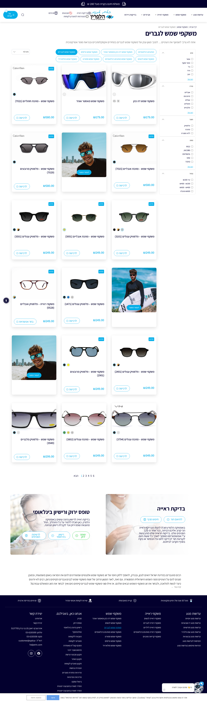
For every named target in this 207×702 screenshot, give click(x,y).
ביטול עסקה (77, 681)
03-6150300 (31, 632)
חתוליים (187, 104)
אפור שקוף (186, 63)
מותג (191, 140)
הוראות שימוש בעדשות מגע (189, 645)
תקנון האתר (77, 659)
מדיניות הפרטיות (74, 677)
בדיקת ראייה (82, 13)
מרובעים (187, 96)
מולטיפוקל (77, 632)
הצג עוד (190, 79)
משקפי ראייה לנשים (152, 618)
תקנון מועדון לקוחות (73, 663)
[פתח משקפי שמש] (174, 14)
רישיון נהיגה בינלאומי (73, 627)
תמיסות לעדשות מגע (192, 641)
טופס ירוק (77, 622)
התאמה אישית (36, 697)
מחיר (191, 173)
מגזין (79, 618)
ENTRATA (186, 154)
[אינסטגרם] (31, 653)
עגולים (187, 100)
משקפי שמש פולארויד (67, 59)
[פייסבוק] (38, 653)
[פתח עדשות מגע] (192, 14)
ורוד (188, 70)
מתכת (187, 129)
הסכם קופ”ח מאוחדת (72, 645)
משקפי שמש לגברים (66, 51)
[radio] (114, 94)
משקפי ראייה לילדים (152, 627)
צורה (191, 86)
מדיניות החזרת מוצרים (72, 672)
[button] (197, 688)
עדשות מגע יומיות (193, 618)
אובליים (187, 92)
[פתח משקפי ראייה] (156, 14)
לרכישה (123, 118)
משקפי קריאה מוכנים (152, 636)
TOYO (187, 162)
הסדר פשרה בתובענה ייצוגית (69, 686)
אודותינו (38, 618)
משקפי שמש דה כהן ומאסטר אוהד (117, 51)
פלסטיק (187, 126)
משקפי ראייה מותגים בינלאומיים (147, 632)
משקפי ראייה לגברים (152, 622)
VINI (188, 158)
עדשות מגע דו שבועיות (191, 622)
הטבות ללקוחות (75, 636)
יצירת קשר (37, 622)
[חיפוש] (23, 14)
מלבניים (187, 108)
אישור (53, 697)
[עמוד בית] (102, 15)
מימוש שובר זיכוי (75, 650)
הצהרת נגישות (75, 668)
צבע (191, 53)
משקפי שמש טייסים (89, 51)
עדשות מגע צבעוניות (192, 636)
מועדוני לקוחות (75, 641)
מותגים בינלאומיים (146, 51)
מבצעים (65, 13)
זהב (188, 74)
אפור (188, 59)
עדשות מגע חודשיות (192, 627)
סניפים (51, 13)
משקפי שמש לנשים (146, 59)
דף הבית (193, 27)
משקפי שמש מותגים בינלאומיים (118, 59)
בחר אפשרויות (26, 321)
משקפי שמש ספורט (91, 59)
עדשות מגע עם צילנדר (191, 632)
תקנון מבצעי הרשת (73, 654)
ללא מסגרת (185, 133)
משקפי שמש (182, 27)
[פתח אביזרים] (142, 14)
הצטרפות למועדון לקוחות (74, 16)
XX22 (188, 146)
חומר (191, 119)
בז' (189, 67)
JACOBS (186, 150)
